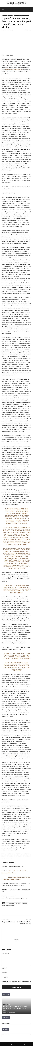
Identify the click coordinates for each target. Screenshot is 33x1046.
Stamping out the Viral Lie (8, 922)
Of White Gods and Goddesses (14, 69)
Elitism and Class (17, 15)
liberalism (24, 903)
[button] (31, 9)
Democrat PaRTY (5, 15)
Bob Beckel (18, 903)
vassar (4, 30)
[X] (8, 912)
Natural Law (6, 994)
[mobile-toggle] (2, 9)
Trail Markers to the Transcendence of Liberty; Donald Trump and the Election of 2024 (16, 1008)
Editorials (11, 15)
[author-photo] (16, 937)
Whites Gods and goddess (8, 905)
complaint (11, 756)
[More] (15, 912)
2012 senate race (10, 903)
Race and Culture (25, 15)
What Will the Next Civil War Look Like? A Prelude (24, 922)
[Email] (12, 912)
